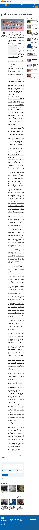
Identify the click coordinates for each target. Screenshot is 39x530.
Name (3, 470)
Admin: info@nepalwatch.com (13, 521)
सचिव (23, 455)
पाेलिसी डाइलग (36, 4)
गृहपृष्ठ (13, 4)
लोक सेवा (29, 4)
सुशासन (16, 4)
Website (18, 470)
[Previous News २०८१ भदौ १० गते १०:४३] (2, 265)
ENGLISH (36, 6)
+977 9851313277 (3, 524)
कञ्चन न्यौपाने (4, 35)
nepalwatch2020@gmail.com (14, 519)
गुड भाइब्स (26, 4)
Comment (3, 463)
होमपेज (2, 11)
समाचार (19, 4)
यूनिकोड (21, 521)
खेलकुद (32, 4)
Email (10, 470)
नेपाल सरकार (20, 455)
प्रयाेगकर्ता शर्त (21, 523)
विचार (23, 4)
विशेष (33, 6)
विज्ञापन (21, 520)
